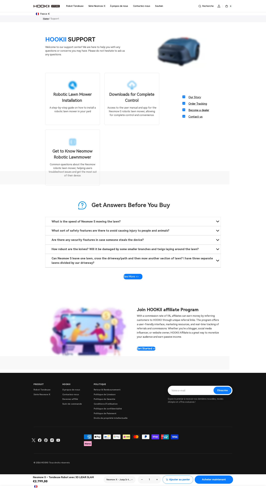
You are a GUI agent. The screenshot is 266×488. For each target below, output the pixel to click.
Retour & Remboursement (107, 390)
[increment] (157, 479)
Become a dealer (198, 110)
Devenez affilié (70, 399)
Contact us (195, 116)
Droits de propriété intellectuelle (111, 418)
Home (46, 18)
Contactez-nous (70, 394)
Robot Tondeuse (42, 390)
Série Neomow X (42, 394)
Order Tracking (197, 103)
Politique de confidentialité (108, 409)
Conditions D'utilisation (106, 404)
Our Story (194, 97)
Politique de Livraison (105, 394)
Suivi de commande (72, 404)
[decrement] (142, 479)
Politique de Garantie (104, 399)
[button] (206, 6)
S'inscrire (222, 390)
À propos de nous (71, 390)
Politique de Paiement (105, 413)
